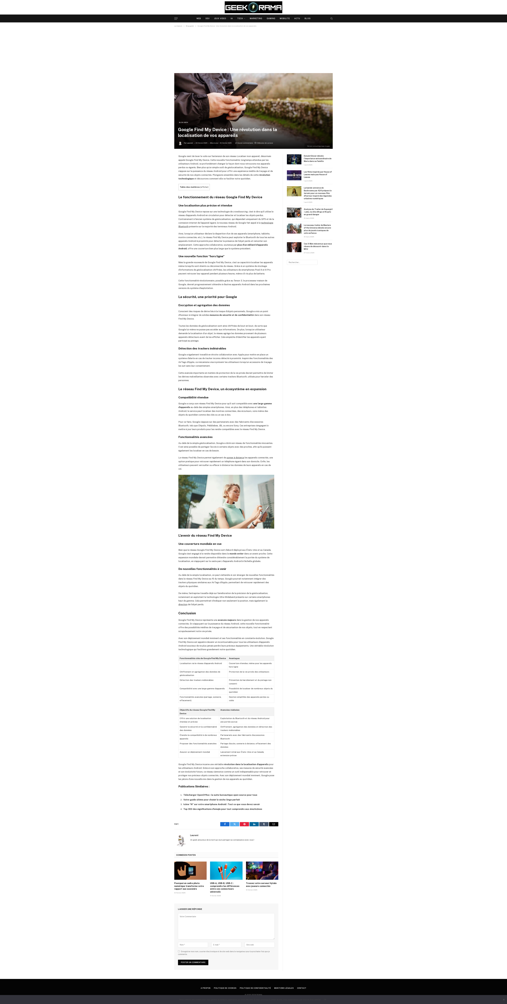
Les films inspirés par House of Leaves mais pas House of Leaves (318, 174)
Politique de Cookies (225, 988)
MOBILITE (285, 18)
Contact (301, 988)
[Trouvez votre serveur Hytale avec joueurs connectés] (262, 871)
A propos (206, 988)
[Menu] (176, 19)
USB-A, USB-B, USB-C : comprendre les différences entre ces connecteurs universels (224, 887)
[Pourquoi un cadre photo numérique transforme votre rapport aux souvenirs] (190, 871)
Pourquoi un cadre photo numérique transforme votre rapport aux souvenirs (189, 886)
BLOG (307, 18)
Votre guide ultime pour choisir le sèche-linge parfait (211, 799)
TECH (240, 18)
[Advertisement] (253, 50)
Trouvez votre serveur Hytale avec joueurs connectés (261, 884)
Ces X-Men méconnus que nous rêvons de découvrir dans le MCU (318, 246)
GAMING (271, 18)
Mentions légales (284, 988)
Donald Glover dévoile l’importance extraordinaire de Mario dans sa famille (317, 158)
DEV (208, 18)
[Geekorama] (253, 7)
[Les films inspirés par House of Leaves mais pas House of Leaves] (294, 175)
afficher (204, 187)
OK (325, 999)
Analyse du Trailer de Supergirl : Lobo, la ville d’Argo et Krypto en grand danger (318, 212)
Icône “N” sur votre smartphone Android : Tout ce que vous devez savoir (221, 804)
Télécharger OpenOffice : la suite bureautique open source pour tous (220, 795)
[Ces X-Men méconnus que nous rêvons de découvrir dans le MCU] (294, 247)
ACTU (297, 18)
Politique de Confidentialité (255, 988)
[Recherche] (331, 19)
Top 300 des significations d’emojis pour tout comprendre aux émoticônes (222, 809)
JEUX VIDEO (220, 18)
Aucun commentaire (245, 143)
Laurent (190, 143)
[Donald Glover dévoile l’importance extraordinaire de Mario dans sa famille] (294, 159)
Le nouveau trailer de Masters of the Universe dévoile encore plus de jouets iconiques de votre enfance (317, 229)
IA (232, 18)
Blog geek (183, 122)
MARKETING (256, 18)
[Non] (503, 999)
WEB (198, 18)
